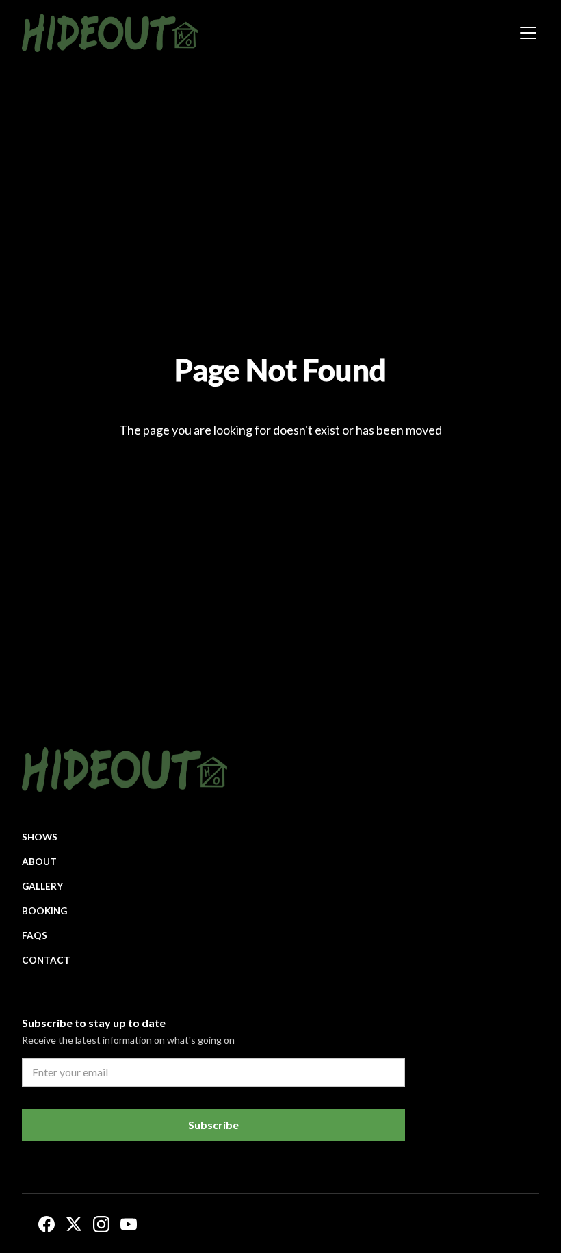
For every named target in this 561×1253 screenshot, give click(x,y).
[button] (525, 32)
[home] (110, 33)
